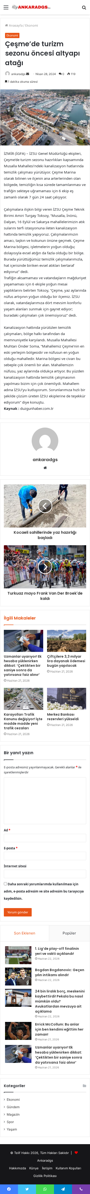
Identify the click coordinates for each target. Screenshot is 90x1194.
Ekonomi (31, 25)
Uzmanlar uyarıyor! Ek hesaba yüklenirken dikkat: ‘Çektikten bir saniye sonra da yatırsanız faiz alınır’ (23, 665)
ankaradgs (18, 74)
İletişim (47, 1168)
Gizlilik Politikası (45, 1176)
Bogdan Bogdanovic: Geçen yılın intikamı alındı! (59, 972)
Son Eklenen (24, 933)
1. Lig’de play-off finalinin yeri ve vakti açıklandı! (57, 951)
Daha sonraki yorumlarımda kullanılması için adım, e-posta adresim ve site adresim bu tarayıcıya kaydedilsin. (44, 891)
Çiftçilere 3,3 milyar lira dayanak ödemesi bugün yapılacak (66, 661)
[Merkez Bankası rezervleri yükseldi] (66, 699)
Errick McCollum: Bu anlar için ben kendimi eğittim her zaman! (59, 1029)
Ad (7, 830)
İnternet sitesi (15, 866)
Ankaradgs (45, 1160)
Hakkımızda (17, 1168)
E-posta (11, 848)
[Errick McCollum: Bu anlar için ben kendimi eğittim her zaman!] (18, 1031)
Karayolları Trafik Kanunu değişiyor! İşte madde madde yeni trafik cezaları (23, 721)
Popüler (69, 933)
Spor (10, 1122)
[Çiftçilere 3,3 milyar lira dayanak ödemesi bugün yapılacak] (66, 641)
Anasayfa (15, 25)
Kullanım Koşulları (68, 1168)
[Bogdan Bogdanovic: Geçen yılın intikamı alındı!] (18, 976)
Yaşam (12, 1129)
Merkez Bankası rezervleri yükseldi (63, 716)
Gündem (13, 1107)
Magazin (13, 1114)
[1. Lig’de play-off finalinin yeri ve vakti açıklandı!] (18, 955)
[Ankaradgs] (31, 7)
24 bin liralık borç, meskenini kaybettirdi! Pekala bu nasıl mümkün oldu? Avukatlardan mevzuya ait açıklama (60, 1001)
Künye (34, 1168)
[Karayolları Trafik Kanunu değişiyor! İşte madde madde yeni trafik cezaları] (23, 699)
